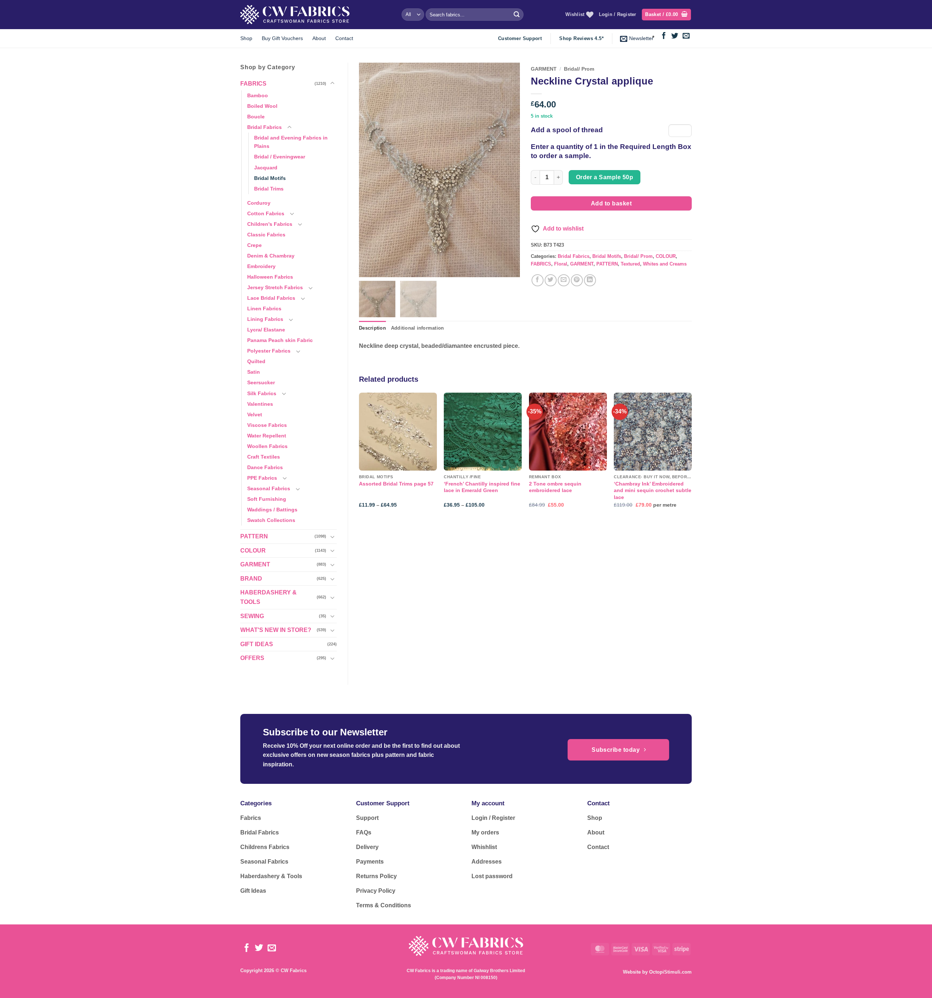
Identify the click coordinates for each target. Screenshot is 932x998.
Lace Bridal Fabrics (271, 298)
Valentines (260, 404)
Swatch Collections (271, 520)
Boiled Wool (262, 106)
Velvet (254, 414)
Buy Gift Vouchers (282, 38)
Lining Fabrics (265, 319)
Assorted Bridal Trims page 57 (396, 484)
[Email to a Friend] (564, 280)
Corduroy (258, 203)
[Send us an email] (686, 36)
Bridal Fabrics (264, 127)
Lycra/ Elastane (266, 330)
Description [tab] (372, 328)
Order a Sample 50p (604, 177)
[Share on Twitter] (551, 280)
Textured (630, 264)
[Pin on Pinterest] (577, 280)
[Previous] (359, 456)
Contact (344, 38)
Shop (246, 38)
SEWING (252, 616)
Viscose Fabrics (267, 425)
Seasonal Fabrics (268, 488)
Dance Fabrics (265, 467)
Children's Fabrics (269, 224)
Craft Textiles (263, 457)
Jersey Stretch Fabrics (275, 287)
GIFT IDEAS (256, 644)
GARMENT (255, 564)
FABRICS (253, 83)
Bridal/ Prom (579, 69)
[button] (666, 15)
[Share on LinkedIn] (590, 280)
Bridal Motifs (270, 178)
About (319, 38)
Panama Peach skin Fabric (280, 340)
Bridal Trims (269, 189)
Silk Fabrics (261, 393)
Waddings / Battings (272, 509)
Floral (560, 264)
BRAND (251, 578)
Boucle (256, 116)
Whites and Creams (665, 264)
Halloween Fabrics (270, 277)
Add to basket (611, 203)
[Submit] (516, 14)
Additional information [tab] (417, 328)
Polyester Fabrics (269, 351)
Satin (253, 372)
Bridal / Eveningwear (279, 157)
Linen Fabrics (264, 308)
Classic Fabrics (266, 234)
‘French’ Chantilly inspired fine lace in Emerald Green (482, 487)
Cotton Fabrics (265, 213)
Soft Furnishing (266, 499)
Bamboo (257, 95)
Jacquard (265, 167)
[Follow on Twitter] (674, 36)
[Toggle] (332, 83)
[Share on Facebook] (538, 280)
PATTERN (254, 536)
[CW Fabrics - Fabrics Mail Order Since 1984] (295, 14)
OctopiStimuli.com (670, 972)
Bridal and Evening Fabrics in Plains (291, 142)
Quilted (256, 361)
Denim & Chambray (271, 256)
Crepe (254, 245)
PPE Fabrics (262, 478)
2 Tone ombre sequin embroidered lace (555, 487)
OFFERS (252, 658)
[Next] (691, 456)
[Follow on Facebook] (663, 36)
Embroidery (261, 266)
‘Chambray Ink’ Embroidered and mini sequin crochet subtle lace (652, 490)
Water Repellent (266, 436)
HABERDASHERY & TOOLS (268, 597)
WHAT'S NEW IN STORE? (275, 630)
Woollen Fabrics (267, 446)
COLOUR (253, 550)
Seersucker (261, 382)
